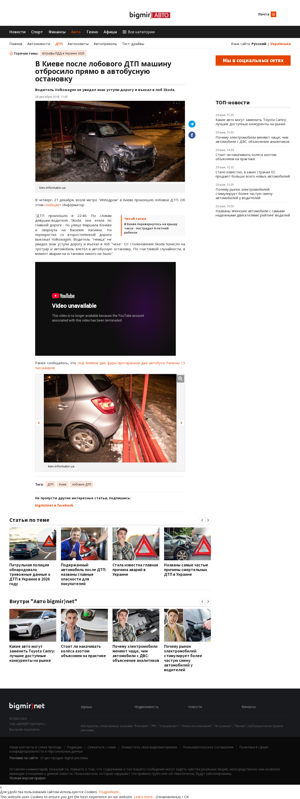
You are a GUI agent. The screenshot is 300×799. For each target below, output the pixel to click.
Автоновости (38, 43)
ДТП (59, 43)
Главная (15, 43)
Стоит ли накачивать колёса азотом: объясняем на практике (83, 651)
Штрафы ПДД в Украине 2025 (63, 53)
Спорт (37, 31)
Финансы (57, 31)
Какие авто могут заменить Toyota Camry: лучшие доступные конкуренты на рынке (32, 653)
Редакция (74, 747)
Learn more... (144, 796)
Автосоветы (78, 43)
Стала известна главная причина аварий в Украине (135, 569)
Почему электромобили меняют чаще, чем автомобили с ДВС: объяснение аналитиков (135, 653)
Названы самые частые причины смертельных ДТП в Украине (186, 569)
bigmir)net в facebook (54, 505)
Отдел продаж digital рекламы (64, 758)
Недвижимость (147, 706)
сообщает (53, 204)
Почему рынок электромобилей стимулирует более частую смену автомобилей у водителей (183, 658)
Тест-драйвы (133, 43)
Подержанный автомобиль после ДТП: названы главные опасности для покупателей (83, 574)
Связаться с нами (102, 747)
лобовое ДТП (81, 484)
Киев (62, 484)
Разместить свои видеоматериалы (149, 747)
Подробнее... (110, 791)
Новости (17, 31)
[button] (39, 423)
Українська (280, 43)
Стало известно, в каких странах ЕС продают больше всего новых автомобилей (253, 174)
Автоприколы (105, 43)
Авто (76, 31)
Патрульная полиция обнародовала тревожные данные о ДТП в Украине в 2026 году (29, 574)
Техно (92, 31)
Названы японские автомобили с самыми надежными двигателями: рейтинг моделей (253, 212)
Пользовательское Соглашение (208, 747)
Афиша (110, 31)
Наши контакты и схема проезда (35, 747)
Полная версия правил (27, 778)
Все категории (141, 31)
